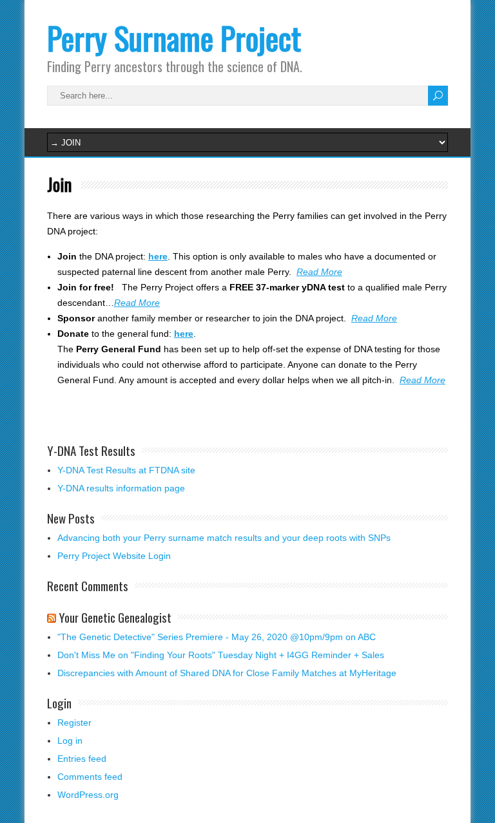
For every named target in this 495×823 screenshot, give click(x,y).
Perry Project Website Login (114, 556)
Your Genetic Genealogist (115, 617)
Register (74, 722)
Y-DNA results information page (121, 488)
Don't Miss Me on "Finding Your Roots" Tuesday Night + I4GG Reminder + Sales (220, 655)
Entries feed (81, 758)
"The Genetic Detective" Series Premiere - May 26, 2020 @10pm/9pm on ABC (216, 637)
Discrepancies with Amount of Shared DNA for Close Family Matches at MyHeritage (226, 673)
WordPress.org (88, 795)
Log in (69, 740)
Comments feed (89, 776)
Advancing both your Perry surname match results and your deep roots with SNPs (224, 538)
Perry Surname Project (174, 38)
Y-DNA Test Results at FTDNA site (126, 470)
